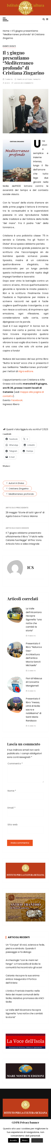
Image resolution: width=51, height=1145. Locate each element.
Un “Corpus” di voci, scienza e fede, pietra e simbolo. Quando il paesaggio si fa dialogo (25, 948)
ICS (8, 83)
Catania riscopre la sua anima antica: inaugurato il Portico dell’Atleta (22, 979)
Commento (15, 763)
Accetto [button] (13, 1140)
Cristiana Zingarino (19, 488)
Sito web (13, 824)
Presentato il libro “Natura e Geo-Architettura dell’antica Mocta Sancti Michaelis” (34, 654)
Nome (12, 790)
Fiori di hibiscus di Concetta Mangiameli (34, 682)
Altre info (37, 1140)
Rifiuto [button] (25, 1140)
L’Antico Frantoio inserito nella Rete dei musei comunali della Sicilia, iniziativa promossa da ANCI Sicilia (25, 996)
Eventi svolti (9, 46)
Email (11, 807)
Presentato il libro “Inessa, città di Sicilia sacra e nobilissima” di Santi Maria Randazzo (33, 709)
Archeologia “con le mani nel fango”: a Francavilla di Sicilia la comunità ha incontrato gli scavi (24, 964)
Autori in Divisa (16, 483)
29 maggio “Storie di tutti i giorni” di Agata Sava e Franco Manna (25, 514)
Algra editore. (26, 371)
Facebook (17, 400)
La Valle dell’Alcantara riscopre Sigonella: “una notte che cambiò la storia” (34, 619)
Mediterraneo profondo (21, 493)
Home (6, 31)
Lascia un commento (23, 83)
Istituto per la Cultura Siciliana (25, 8)
